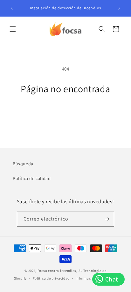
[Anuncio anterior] (12, 8)
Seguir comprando (65, 112)
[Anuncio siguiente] (119, 8)
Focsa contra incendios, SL (60, 270)
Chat (111, 279)
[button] (13, 29)
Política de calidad (32, 178)
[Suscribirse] (107, 219)
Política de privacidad (51, 278)
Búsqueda (23, 164)
